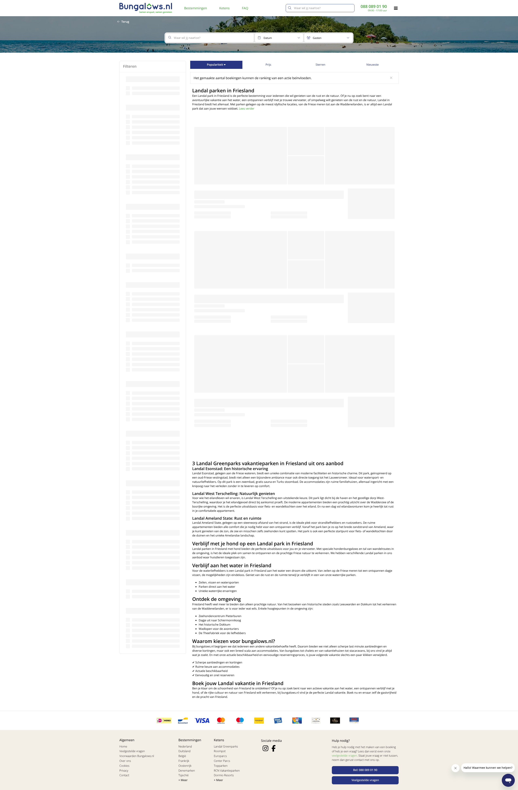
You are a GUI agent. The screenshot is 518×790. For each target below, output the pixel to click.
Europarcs (220, 756)
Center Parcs (222, 761)
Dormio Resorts (224, 775)
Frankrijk (183, 761)
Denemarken (186, 771)
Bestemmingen (195, 8)
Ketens (224, 8)
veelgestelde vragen (344, 756)
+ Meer (183, 780)
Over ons (125, 761)
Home (123, 746)
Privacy (123, 771)
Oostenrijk (185, 766)
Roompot (220, 751)
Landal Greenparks (226, 746)
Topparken (221, 766)
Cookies (124, 766)
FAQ (245, 8)
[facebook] (273, 748)
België (182, 756)
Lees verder (246, 109)
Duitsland (184, 751)
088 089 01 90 (374, 6)
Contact (124, 775)
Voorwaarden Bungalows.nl (136, 756)
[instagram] (265, 748)
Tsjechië (183, 775)
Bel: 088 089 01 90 (365, 770)
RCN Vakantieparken (227, 771)
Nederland (185, 746)
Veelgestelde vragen (132, 751)
